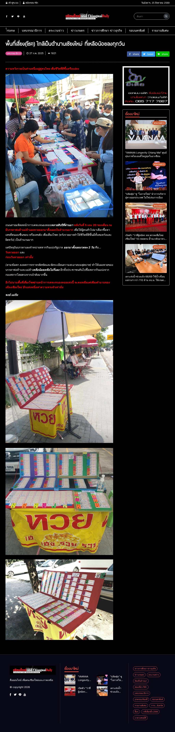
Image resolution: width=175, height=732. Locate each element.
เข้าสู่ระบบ (13, 2)
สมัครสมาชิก (31, 2)
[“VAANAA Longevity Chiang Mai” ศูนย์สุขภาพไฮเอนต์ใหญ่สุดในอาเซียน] (146, 134)
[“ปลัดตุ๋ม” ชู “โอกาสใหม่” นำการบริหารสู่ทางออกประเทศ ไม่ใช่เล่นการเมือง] (146, 175)
